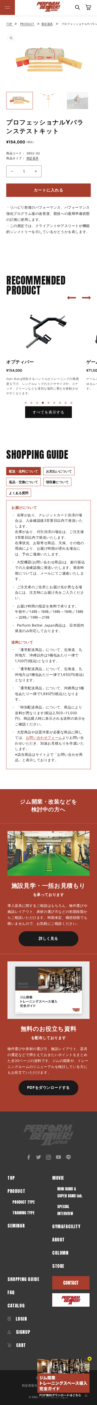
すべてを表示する (48, 412)
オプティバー (20, 361)
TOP (9, 24)
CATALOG (16, 1305)
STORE (58, 1266)
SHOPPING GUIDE (23, 1279)
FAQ (11, 1292)
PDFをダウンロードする (48, 1087)
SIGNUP (22, 1332)
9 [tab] (71, 403)
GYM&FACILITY (66, 1226)
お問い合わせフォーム (44, 737)
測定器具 (47, 24)
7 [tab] (60, 403)
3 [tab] (37, 403)
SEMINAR (16, 1225)
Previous (2, 61)
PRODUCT (27, 24)
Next (94, 61)
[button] (7, 7)
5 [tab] (49, 403)
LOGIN (20, 1318)
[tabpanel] (43, 351)
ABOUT (58, 1239)
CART (20, 1345)
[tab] (23, 471)
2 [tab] (31, 403)
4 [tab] (43, 403)
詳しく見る (48, 938)
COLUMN (60, 1252)
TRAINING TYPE (23, 1213)
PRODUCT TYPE (23, 1202)
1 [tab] (26, 403)
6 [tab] (54, 403)
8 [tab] (66, 403)
